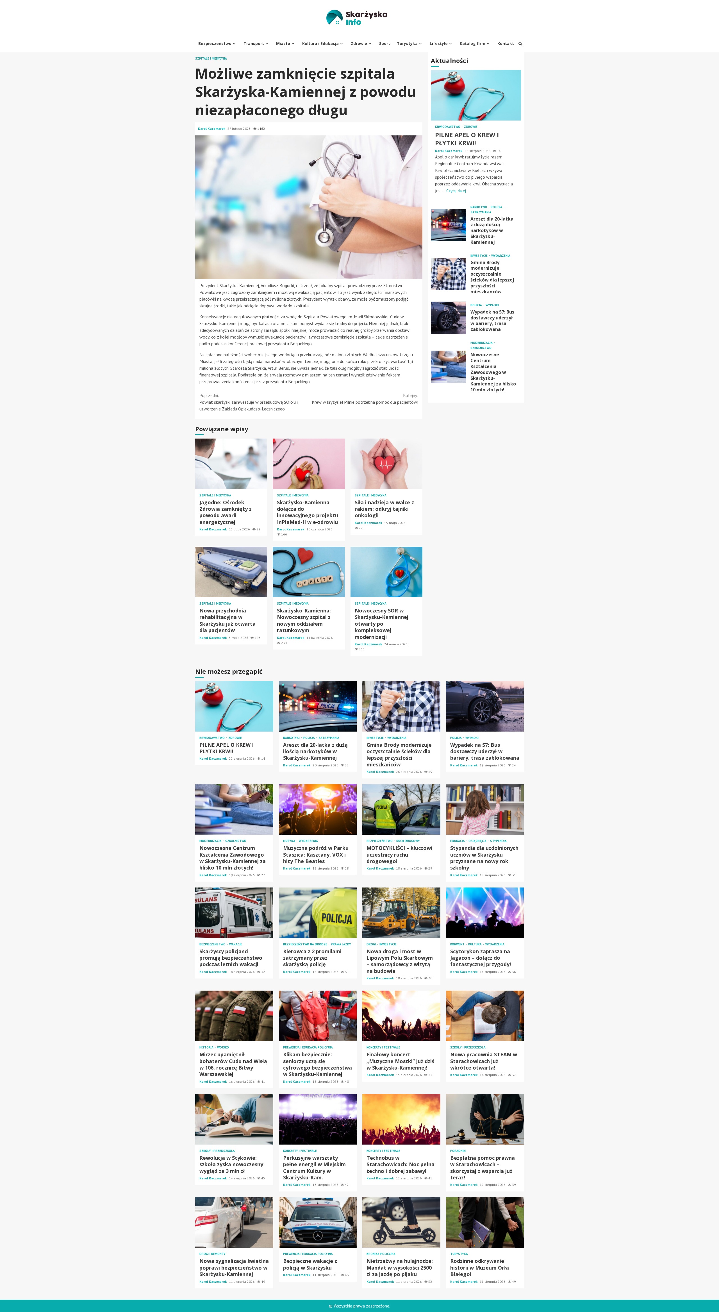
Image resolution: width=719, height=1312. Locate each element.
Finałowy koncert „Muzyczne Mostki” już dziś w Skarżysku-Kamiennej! (401, 1016)
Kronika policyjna (381, 1254)
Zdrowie (359, 43)
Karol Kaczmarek (212, 128)
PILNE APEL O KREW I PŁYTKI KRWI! (476, 95)
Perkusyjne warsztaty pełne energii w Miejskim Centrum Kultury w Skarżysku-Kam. (318, 1119)
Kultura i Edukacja (320, 43)
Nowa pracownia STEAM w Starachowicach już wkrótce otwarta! (485, 1016)
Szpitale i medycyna (211, 58)
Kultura (475, 944)
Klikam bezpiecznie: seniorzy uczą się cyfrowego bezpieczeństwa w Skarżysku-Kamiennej (318, 1016)
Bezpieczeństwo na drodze (305, 944)
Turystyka (407, 43)
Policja (497, 207)
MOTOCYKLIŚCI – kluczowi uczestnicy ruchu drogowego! (401, 809)
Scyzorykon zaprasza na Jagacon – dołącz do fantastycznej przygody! (485, 912)
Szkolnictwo (481, 348)
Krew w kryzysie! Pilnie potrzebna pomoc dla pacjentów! (365, 398)
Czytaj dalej (456, 190)
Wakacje (235, 944)
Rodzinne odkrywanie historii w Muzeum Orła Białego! (485, 1222)
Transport (254, 43)
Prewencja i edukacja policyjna (308, 1047)
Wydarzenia (500, 255)
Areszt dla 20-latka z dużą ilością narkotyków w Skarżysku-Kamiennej (448, 225)
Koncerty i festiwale (383, 1047)
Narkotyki (479, 207)
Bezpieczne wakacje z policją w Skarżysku (318, 1222)
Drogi (372, 944)
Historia (206, 1047)
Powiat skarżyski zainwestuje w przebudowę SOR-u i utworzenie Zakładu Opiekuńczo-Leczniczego (248, 402)
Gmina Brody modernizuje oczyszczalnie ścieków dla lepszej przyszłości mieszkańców (448, 274)
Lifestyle (439, 43)
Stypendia (498, 841)
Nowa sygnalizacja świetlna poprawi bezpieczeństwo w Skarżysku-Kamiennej (234, 1222)
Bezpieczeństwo (214, 43)
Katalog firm (472, 43)
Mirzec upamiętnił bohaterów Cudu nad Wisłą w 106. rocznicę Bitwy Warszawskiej (234, 1016)
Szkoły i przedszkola (468, 1047)
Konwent (457, 944)
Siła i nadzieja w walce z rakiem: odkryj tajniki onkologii (386, 464)
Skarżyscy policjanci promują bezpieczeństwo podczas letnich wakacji (234, 912)
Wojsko (223, 1047)
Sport (384, 43)
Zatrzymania (480, 212)
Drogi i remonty (212, 1254)
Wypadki (492, 305)
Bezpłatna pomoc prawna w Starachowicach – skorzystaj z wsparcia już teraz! (485, 1119)
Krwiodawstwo (448, 127)
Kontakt (505, 43)
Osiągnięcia (477, 841)
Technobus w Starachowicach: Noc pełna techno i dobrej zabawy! (401, 1119)
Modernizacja (481, 343)
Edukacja (458, 841)
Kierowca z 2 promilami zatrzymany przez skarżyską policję (318, 912)
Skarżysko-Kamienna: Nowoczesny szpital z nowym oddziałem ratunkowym (309, 572)
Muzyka (289, 841)
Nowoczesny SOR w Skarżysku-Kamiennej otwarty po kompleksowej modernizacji (386, 572)
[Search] (520, 43)
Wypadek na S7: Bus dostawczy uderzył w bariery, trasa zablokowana (448, 318)
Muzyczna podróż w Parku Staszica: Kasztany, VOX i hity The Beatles (318, 809)
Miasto (283, 43)
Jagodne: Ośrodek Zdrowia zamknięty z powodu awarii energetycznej (231, 464)
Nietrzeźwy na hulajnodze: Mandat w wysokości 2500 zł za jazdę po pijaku (401, 1222)
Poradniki (458, 1150)
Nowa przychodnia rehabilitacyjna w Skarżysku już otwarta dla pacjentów (231, 572)
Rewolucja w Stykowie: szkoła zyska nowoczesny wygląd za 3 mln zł (234, 1119)
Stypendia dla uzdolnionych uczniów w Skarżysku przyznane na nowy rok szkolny (485, 809)
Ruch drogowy (408, 841)
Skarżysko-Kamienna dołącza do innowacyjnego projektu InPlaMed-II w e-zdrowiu (309, 464)
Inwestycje (479, 255)
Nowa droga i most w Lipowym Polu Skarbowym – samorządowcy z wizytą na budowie (401, 912)
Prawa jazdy (341, 944)
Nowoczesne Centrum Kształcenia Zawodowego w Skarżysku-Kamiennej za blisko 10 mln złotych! (448, 367)
